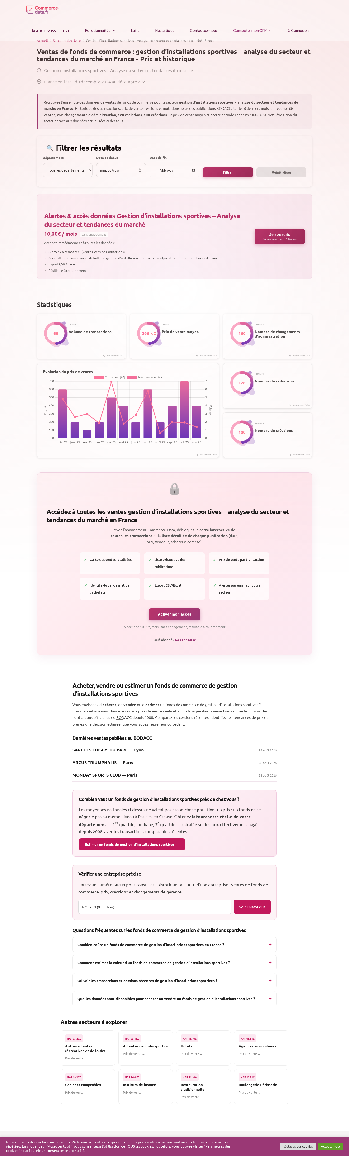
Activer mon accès (174, 614)
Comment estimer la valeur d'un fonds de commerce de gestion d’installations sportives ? (153, 962)
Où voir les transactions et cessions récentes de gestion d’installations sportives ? (147, 980)
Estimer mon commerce (51, 30)
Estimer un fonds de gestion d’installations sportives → (132, 844)
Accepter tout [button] (330, 1146)
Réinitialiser (281, 172)
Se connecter (185, 639)
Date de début (107, 157)
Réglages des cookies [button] (298, 1146)
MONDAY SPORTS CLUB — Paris (104, 775)
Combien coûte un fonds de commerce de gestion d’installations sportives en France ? (150, 944)
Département (53, 157)
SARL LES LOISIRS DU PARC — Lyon (108, 749)
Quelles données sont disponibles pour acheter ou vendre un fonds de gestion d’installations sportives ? (166, 998)
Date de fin (158, 157)
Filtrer (228, 172)
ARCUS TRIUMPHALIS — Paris (102, 762)
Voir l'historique (252, 907)
